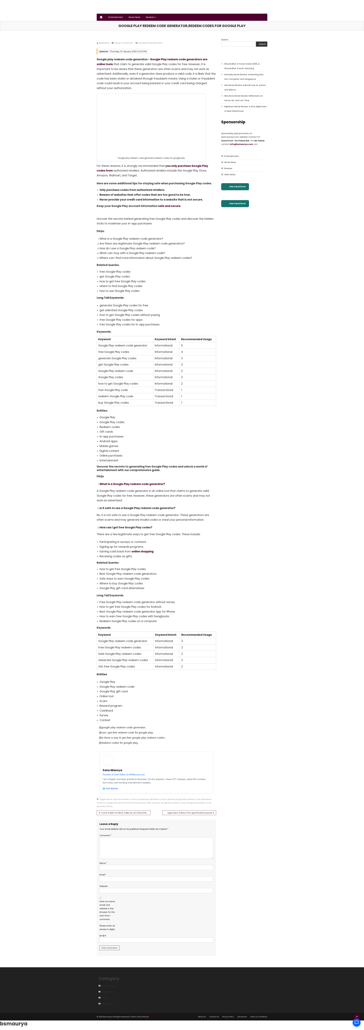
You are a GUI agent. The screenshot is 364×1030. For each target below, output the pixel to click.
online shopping (142, 551)
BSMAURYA (104, 43)
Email (103, 874)
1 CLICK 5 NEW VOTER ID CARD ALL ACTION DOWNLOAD (125, 812)
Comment (106, 835)
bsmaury (156, 802)
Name (103, 863)
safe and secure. (169, 206)
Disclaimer (242, 1016)
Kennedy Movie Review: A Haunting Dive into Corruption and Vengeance (243, 76)
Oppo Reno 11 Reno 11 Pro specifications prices (189, 812)
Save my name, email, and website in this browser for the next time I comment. (107, 910)
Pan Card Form (237, 186)
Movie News (134, 17)
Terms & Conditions (258, 1016)
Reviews (150, 17)
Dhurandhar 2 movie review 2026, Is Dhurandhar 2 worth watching (241, 66)
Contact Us (214, 1016)
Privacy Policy (228, 1016)
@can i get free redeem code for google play (128, 799)
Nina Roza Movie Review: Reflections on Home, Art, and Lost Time (243, 98)
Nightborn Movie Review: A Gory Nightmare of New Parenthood (245, 109)
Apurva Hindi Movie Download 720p (134, 802)
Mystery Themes (156, 1016)
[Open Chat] (357, 1023)
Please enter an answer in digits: (107, 927)
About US (202, 1016)
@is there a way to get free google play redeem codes (175, 799)
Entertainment (115, 17)
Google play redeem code (173, 802)
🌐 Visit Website (110, 788)
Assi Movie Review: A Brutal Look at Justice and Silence (245, 87)
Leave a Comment (123, 43)
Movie (110, 806)
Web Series (229, 174)
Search (224, 39)
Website (104, 886)
